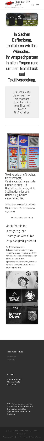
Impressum (11, 359)
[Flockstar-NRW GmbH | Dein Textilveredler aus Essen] (9, 3)
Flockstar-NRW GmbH (20, 431)
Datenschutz (11, 357)
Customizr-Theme (35, 437)
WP (12, 437)
